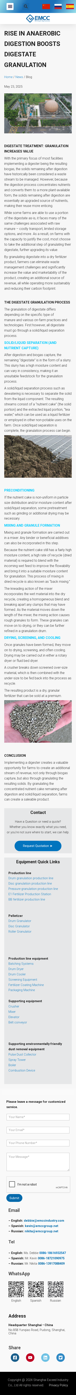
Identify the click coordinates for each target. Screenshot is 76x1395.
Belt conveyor (17, 1022)
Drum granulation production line (30, 878)
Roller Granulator (19, 931)
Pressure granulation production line (33, 889)
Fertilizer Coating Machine (26, 985)
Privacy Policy (58, 1385)
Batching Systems (21, 964)
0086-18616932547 (52, 1253)
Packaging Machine (21, 990)
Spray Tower (17, 1060)
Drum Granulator (19, 921)
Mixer (12, 1012)
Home (8, 77)
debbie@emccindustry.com (44, 1221)
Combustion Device (21, 1070)
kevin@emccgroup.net (41, 1226)
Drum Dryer (16, 969)
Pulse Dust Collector (22, 1054)
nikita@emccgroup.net (41, 1231)
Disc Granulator (19, 926)
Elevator (13, 1017)
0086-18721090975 (51, 1258)
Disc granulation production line (30, 883)
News (19, 77)
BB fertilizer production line (26, 899)
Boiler (12, 1065)
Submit (14, 1198)
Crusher (13, 1006)
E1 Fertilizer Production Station (29, 894)
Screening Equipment (22, 980)
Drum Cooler (17, 974)
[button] (10, 6)
